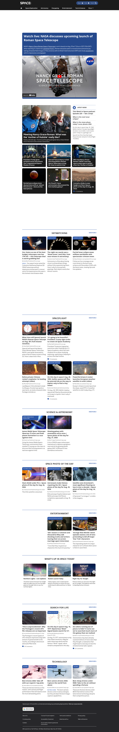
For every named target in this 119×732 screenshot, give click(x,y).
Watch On (26, 95)
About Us (25, 715)
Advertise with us (64, 719)
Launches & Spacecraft (30, 323)
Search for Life (27, 612)
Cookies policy (27, 719)
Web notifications (82, 719)
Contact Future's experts (47, 715)
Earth (75, 468)
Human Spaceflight (54, 468)
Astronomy (44, 8)
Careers (25, 722)
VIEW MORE (92, 232)
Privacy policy (81, 715)
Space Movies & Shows (55, 518)
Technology (27, 468)
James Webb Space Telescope (28, 417)
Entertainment (67, 8)
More (90, 8)
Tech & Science (80, 8)
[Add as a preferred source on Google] (28, 709)
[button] (93, 3)
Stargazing (55, 8)
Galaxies (51, 417)
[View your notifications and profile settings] (88, 3)
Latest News (82, 107)
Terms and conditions (65, 715)
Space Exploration (31, 8)
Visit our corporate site (75, 704)
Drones (25, 666)
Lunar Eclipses (78, 238)
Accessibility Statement (47, 719)
